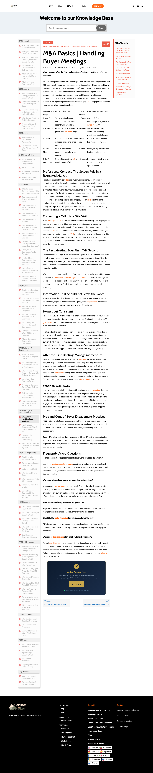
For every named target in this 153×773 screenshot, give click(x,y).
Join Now (77, 584)
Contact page (122, 726)
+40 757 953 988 (124, 716)
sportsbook (59, 373)
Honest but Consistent (123, 74)
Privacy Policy (94, 739)
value (66, 180)
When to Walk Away (122, 83)
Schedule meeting (124, 721)
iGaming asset (59, 486)
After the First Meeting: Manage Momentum (123, 78)
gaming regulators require (62, 464)
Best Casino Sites (95, 718)
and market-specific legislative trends (70, 277)
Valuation (65, 728)
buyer (88, 102)
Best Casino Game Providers (100, 723)
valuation (68, 132)
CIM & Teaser (66, 745)
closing (104, 553)
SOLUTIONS (64, 705)
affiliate (52, 231)
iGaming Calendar (95, 714)
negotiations (92, 302)
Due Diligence (66, 733)
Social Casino (67, 721)
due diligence (58, 537)
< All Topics (48, 42)
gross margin (48, 322)
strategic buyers (54, 221)
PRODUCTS (64, 717)
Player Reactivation (69, 737)
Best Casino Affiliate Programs (101, 727)
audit (89, 200)
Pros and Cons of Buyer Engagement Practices (123, 88)
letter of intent (86, 379)
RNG (72, 234)
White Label (66, 741)
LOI (74, 159)
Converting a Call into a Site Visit (123, 57)
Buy (62, 708)
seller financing (61, 518)
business (82, 359)
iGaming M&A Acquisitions (99, 710)
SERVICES (63, 725)
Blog (90, 735)
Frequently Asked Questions (121, 94)
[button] (29, 41)
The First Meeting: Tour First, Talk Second (123, 63)
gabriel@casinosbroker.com (128, 710)
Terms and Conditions (97, 743)
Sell (62, 713)
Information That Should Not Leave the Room (124, 69)
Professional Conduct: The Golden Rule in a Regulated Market (123, 50)
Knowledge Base (95, 731)
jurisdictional (92, 125)
